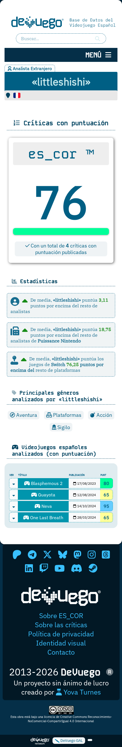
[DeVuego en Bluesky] (63, 554)
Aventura (26, 415)
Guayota (46, 495)
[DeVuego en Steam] (93, 568)
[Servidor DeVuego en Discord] (77, 568)
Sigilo (63, 427)
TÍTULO (22, 474)
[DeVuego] (61, 22)
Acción (103, 415)
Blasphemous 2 (46, 483)
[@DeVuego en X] (47, 554)
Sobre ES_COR (61, 615)
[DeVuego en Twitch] (44, 568)
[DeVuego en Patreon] (17, 554)
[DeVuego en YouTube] (59, 568)
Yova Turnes (81, 692)
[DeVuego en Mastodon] (77, 554)
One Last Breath (46, 517)
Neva (46, 506)
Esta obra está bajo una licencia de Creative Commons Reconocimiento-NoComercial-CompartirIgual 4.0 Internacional (61, 719)
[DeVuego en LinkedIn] (29, 568)
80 (106, 483)
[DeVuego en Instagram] (91, 554)
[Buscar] (98, 38)
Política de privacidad (61, 633)
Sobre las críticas (61, 624)
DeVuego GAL (71, 740)
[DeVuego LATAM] (90, 740)
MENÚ (95, 54)
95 (106, 506)
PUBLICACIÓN (77, 474)
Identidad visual (61, 642)
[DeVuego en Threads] (106, 554)
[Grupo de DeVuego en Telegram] (32, 554)
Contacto (61, 652)
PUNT (103, 474)
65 (106, 495)
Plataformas (66, 415)
